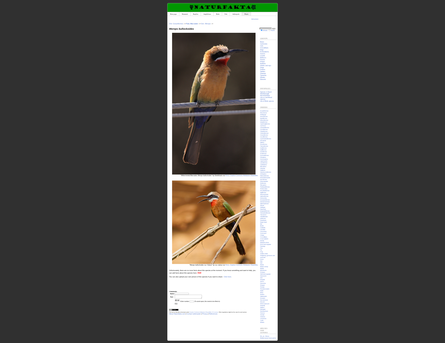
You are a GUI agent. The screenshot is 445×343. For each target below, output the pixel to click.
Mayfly (262, 268)
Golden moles (264, 253)
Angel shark (263, 222)
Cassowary (263, 231)
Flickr (227, 175)
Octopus (262, 272)
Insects (262, 54)
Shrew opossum (264, 303)
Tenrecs (262, 313)
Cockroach (263, 233)
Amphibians (207, 14)
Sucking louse (264, 311)
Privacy (205, 314)
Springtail (262, 309)
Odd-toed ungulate (265, 274)
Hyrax (262, 259)
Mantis (262, 264)
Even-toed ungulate (265, 244)
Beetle (262, 226)
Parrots (262, 59)
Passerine (263, 283)
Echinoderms (264, 52)
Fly (261, 250)
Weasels (263, 79)
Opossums (263, 276)
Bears (262, 42)
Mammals (185, 14)
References (213, 314)
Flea (261, 248)
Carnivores (263, 44)
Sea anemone (264, 300)
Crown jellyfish (264, 239)
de (274, 11)
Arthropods (235, 14)
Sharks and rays (265, 65)
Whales (262, 77)
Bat (261, 224)
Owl (261, 277)
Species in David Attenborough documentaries (266, 93)
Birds (217, 14)
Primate (262, 287)
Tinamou (262, 316)
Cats (261, 46)
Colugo (262, 235)
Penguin (262, 285)
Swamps (263, 73)
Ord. (176, 24)
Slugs (262, 67)
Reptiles (195, 14)
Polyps (262, 61)
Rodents (263, 63)
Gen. (206, 24)
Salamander (263, 296)
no (276, 11)
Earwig (262, 240)
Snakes (262, 69)
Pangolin (262, 279)
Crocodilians (264, 48)
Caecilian (262, 229)
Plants (246, 14)
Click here (227, 277)
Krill (261, 263)
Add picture (254, 19)
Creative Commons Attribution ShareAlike (244, 175)
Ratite (261, 290)
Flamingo (262, 246)
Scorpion (262, 298)
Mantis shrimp (264, 266)
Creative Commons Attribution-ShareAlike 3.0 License (203, 312)
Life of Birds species (267, 101)
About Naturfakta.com (177, 314)
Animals (264, 30)
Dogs (262, 50)
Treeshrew (263, 318)
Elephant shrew (264, 242)
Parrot (262, 281)
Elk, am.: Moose (264, 336)
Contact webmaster (194, 314)
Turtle (261, 320)
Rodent (262, 294)
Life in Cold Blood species (266, 98)
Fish (226, 14)
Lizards (262, 56)
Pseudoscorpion (264, 289)
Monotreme (263, 270)
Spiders (262, 71)
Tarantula (263, 75)
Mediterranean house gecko (268, 338)
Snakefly (262, 305)
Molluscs (263, 58)
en (271, 11)
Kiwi (261, 261)
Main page (173, 14)
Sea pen (262, 302)
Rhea (261, 292)
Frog (261, 251)
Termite (262, 315)
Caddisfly (262, 227)
